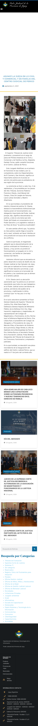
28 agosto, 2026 (11, 402)
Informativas (9, 600)
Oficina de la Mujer (12, 584)
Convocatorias (10, 612)
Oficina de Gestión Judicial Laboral (18, 586)
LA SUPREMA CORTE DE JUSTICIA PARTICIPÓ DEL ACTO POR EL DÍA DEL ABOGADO (18, 533)
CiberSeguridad (10, 617)
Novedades (9, 591)
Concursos (9, 614)
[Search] (34, 548)
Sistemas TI (9, 565)
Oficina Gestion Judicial (13, 579)
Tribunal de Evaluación (13, 561)
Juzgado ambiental (12, 596)
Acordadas (9, 621)
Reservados (9, 570)
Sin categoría (10, 568)
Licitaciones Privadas (12, 593)
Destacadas (7, 431)
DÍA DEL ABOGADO (12, 439)
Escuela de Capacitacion (14, 603)
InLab (7, 598)
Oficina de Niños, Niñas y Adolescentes (19, 582)
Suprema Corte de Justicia (11, 382)
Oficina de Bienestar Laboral (15, 589)
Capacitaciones (10, 619)
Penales (8, 577)
